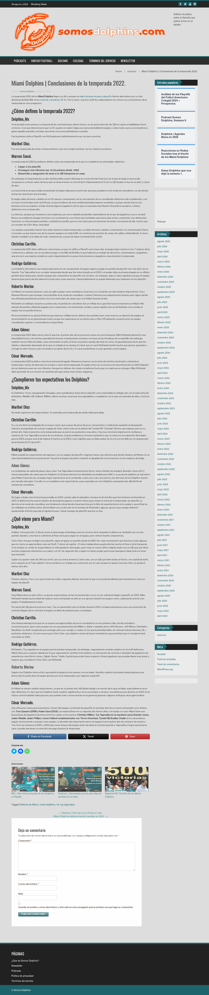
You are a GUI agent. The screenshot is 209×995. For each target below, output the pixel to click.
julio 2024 (162, 357)
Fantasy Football (42, 61)
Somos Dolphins (27, 91)
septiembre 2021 (166, 529)
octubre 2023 (164, 403)
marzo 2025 (163, 317)
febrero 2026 (164, 266)
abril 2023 (162, 433)
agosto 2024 (163, 352)
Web (20, 893)
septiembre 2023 (166, 408)
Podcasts (20, 61)
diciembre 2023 (165, 393)
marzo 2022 (163, 499)
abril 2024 (162, 372)
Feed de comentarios (168, 664)
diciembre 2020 (165, 575)
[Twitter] (185, 4)
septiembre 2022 (166, 469)
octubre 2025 (164, 286)
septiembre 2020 (166, 590)
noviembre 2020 (165, 580)
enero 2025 (163, 327)
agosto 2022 (163, 474)
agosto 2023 (163, 413)
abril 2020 (162, 615)
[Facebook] (180, 4)
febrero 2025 (164, 322)
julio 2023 (162, 418)
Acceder (161, 654)
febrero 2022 (164, 504)
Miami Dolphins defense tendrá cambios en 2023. (81, 816)
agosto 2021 (163, 534)
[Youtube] (190, 4)
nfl (57, 804)
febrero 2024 (164, 383)
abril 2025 (162, 312)
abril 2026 (162, 256)
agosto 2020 (163, 595)
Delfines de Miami (29, 804)
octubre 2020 (164, 585)
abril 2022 (162, 494)
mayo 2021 (163, 550)
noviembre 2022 (165, 459)
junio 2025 (162, 307)
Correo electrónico (28, 883)
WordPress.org (165, 669)
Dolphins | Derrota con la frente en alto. (80, 812)
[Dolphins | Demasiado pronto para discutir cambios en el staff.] (80, 779)
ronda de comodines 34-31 (52, 99)
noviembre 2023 (165, 398)
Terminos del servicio (102, 61)
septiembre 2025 (166, 291)
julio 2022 (162, 479)
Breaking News (39, 4)
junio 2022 (162, 484)
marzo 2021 (163, 560)
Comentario (25, 840)
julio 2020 (162, 600)
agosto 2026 (163, 241)
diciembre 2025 (165, 276)
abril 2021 (162, 555)
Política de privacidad (22, 975)
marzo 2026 (163, 261)
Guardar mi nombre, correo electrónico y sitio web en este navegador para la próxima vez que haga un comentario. (75, 907)
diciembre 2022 (165, 453)
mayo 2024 (163, 367)
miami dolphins (47, 804)
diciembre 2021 (165, 514)
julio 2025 (162, 302)
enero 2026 (163, 271)
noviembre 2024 (165, 337)
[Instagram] (195, 4)
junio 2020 (162, 605)
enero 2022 (163, 509)
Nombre (23, 874)
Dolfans (63, 61)
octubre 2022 (164, 464)
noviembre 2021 (165, 519)
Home (119, 71)
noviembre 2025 (165, 281)
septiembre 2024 (166, 347)
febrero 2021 (164, 565)
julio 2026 (162, 246)
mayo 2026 (163, 251)
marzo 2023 (163, 438)
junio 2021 (162, 545)
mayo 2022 (163, 489)
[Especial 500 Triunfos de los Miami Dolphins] (126, 779)
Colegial (78, 61)
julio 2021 (162, 540)
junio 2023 (162, 423)
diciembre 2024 (165, 332)
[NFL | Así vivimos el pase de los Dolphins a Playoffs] (33, 779)
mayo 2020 (163, 610)
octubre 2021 (164, 524)
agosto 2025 (163, 297)
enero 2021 (163, 570)
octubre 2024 (164, 342)
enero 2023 (163, 448)
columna (131, 71)
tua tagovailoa (67, 804)
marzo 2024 (163, 378)
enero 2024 (163, 388)
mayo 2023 (163, 428)
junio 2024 (162, 362)
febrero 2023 (164, 443)
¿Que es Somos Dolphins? (25, 960)
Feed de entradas (166, 659)
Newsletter (128, 61)
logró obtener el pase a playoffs (96, 96)
